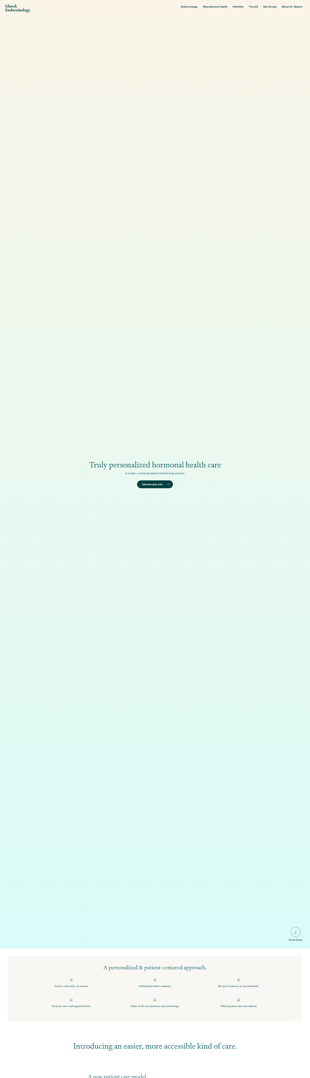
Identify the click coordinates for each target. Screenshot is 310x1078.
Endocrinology (189, 6)
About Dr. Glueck (292, 6)
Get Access (270, 6)
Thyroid (253, 6)
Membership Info (152, 484)
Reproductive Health (215, 6)
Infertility (238, 6)
